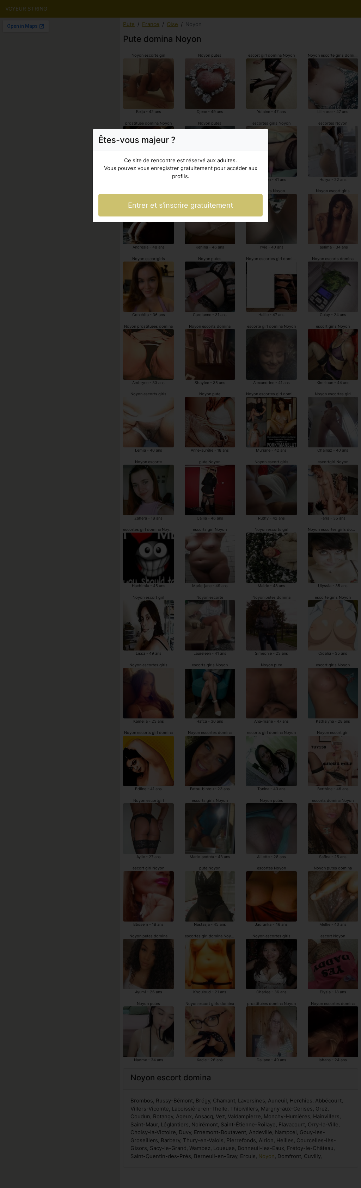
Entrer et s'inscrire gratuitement (180, 205)
